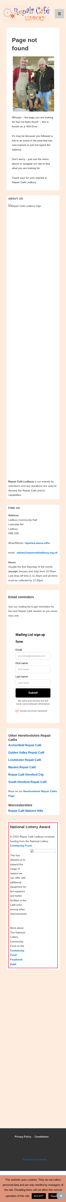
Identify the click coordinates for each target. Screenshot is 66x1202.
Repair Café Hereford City (26, 774)
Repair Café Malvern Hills (25, 810)
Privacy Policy (23, 1136)
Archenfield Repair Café (24, 745)
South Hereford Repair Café (27, 782)
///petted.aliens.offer (37, 543)
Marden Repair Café (22, 767)
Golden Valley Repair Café (26, 752)
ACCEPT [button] (39, 1196)
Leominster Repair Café (24, 759)
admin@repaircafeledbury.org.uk (37, 552)
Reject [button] (54, 1196)
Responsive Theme (35, 1159)
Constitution (42, 1136)
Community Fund (21, 845)
